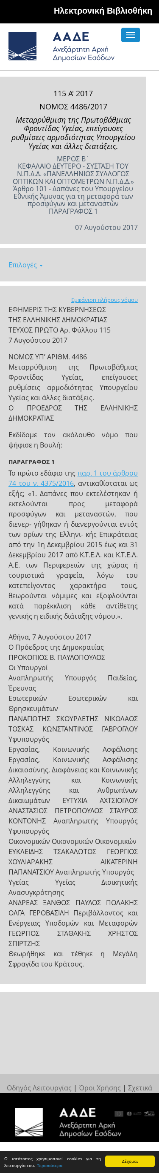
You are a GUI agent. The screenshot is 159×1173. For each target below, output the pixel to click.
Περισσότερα (49, 1165)
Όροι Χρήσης (100, 1088)
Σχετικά (140, 1088)
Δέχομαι (130, 1161)
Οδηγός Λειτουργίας (39, 1088)
